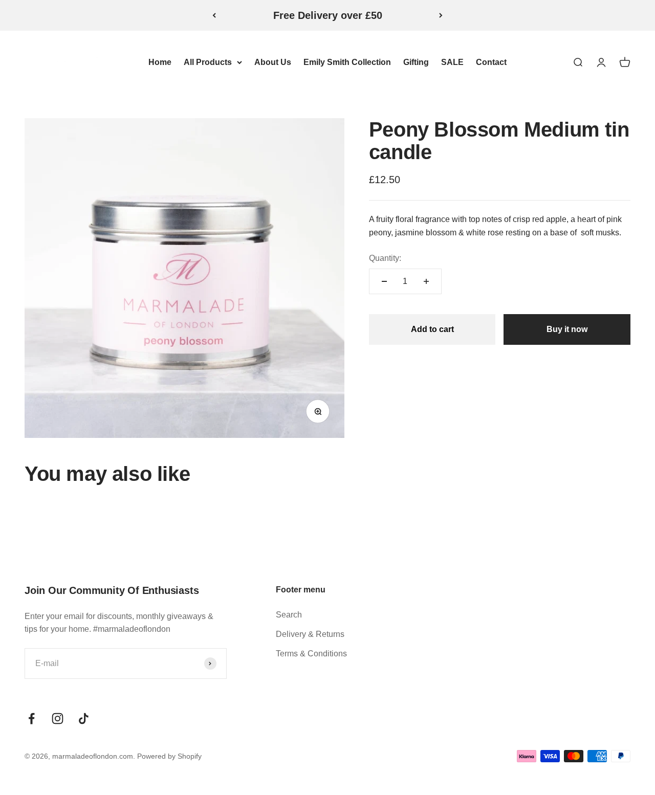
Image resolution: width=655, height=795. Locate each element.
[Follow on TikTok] (84, 718)
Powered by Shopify (169, 756)
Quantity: (385, 257)
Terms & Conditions (311, 653)
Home (159, 62)
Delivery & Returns (310, 634)
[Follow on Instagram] (57, 718)
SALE (452, 62)
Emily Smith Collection (347, 62)
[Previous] (214, 15)
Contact (491, 62)
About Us (272, 62)
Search (289, 614)
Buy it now (567, 329)
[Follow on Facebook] (31, 718)
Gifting (416, 62)
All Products (208, 62)
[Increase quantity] (426, 281)
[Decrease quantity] (384, 281)
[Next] (441, 15)
